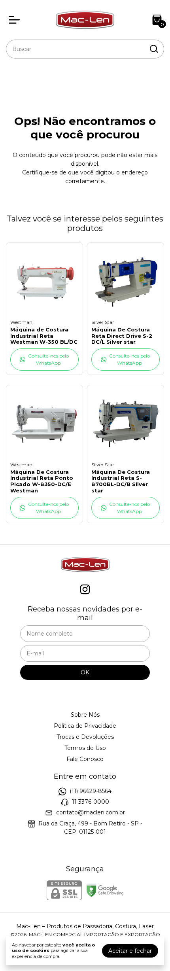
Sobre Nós (85, 714)
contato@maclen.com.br (90, 812)
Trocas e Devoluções (85, 736)
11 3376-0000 (90, 801)
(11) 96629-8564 (90, 791)
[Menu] (16, 20)
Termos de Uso (85, 747)
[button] (44, 359)
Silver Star (102, 322)
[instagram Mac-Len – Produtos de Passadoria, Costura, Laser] (85, 589)
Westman (21, 322)
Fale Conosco (85, 759)
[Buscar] (153, 48)
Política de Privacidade (85, 725)
